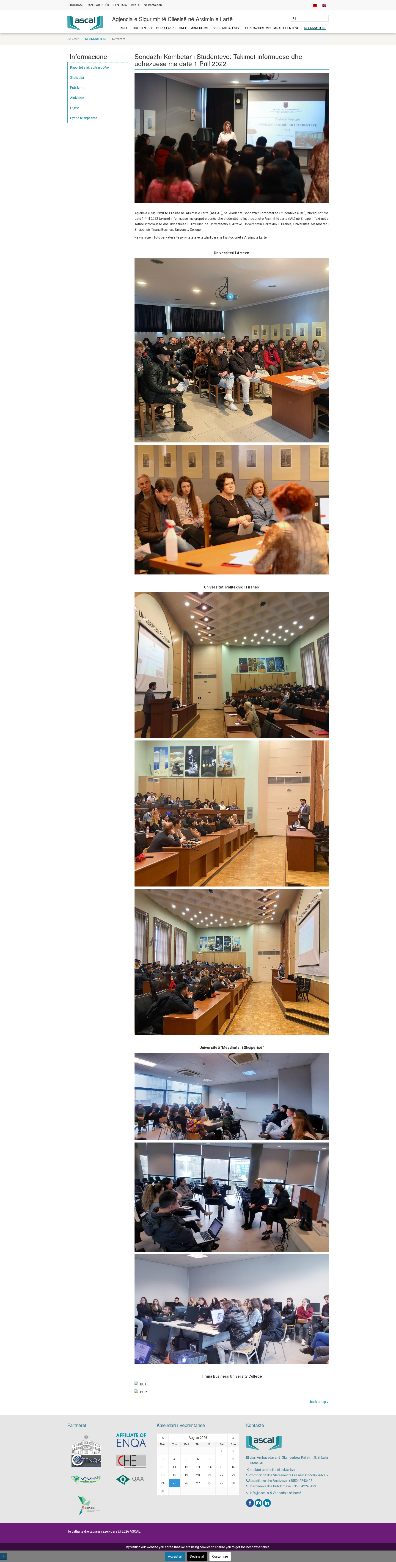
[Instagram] (258, 1503)
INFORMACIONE (315, 28)
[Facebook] (250, 1503)
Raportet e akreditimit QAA (89, 67)
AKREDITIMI (199, 28)
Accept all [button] (175, 1556)
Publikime (77, 88)
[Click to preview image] (232, 138)
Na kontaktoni (153, 5)
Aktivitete (77, 98)
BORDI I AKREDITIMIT (171, 28)
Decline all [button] (197, 1556)
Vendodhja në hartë (286, 1493)
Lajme (74, 108)
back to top (318, 1402)
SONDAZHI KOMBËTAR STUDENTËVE (272, 28)
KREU (124, 28)
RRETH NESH (142, 28)
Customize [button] (220, 1556)
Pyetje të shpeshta (83, 118)
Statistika (77, 77)
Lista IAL (135, 5)
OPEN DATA (119, 5)
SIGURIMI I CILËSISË (227, 28)
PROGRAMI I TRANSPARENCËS (89, 5)
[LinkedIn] (267, 1503)
